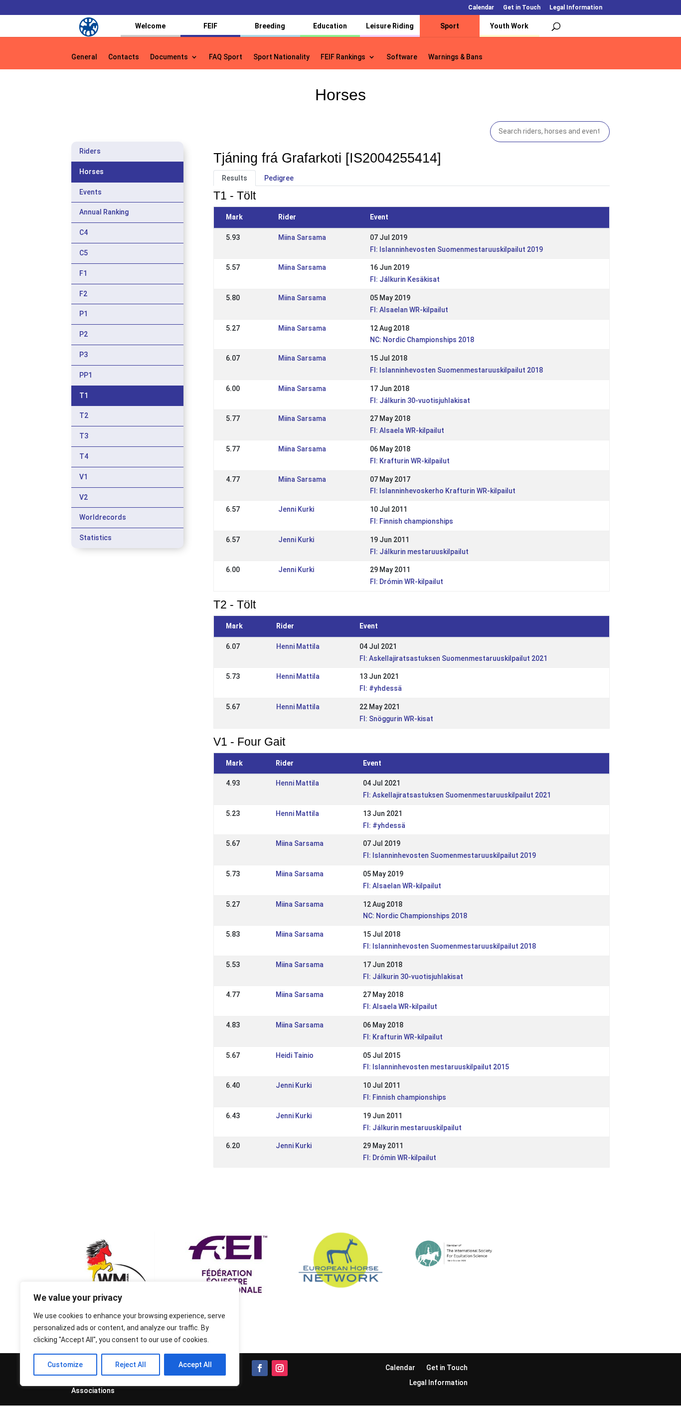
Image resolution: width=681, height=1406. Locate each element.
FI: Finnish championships (411, 521)
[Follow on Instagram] (280, 1368)
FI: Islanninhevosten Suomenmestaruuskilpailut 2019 (456, 249)
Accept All (195, 1365)
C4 (83, 232)
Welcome (150, 26)
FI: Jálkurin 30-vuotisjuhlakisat (420, 400)
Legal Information (575, 7)
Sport (449, 26)
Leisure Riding (390, 26)
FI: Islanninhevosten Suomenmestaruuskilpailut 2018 (456, 370)
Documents (169, 57)
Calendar (481, 7)
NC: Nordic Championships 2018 (422, 340)
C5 (83, 253)
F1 (83, 273)
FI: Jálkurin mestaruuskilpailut (419, 552)
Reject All (130, 1365)
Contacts (123, 57)
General (84, 57)
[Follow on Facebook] (260, 1368)
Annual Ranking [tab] (104, 212)
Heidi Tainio (295, 1055)
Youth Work (509, 26)
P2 (83, 334)
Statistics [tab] (95, 538)
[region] (129, 1333)
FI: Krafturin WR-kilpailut (410, 461)
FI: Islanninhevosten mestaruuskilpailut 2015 (436, 1067)
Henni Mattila (298, 646)
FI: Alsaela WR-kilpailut (407, 430)
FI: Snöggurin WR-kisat (396, 719)
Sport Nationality (281, 57)
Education (330, 26)
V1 (83, 477)
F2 (83, 294)
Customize (65, 1365)
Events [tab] (90, 192)
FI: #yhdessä (380, 688)
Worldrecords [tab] (102, 517)
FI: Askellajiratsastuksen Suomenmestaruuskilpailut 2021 (453, 658)
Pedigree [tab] (279, 178)
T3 (83, 436)
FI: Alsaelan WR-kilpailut (409, 310)
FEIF (210, 26)
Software (401, 57)
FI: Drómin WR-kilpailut (406, 582)
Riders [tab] (90, 151)
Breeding (270, 26)
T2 (83, 415)
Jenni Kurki (296, 509)
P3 (83, 355)
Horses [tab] (91, 172)
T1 (83, 396)
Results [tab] (234, 178)
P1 (83, 314)
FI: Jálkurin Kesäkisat (405, 279)
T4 (83, 456)
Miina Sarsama (302, 237)
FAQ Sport (225, 57)
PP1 (85, 375)
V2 (83, 497)
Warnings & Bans (455, 57)
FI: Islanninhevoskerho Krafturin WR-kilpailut (442, 491)
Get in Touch (521, 7)
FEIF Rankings (343, 57)
